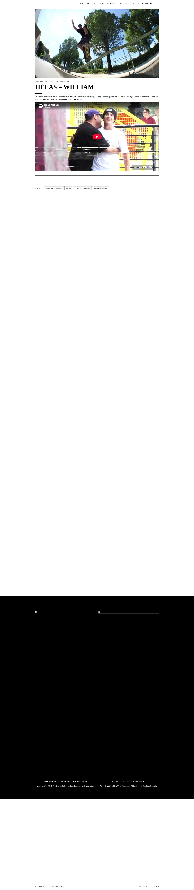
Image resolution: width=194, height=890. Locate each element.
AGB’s (108, 872)
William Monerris (100, 188)
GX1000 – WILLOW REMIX (111, 380)
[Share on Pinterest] (54, 181)
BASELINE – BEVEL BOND (79, 380)
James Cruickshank (82, 188)
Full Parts (56, 81)
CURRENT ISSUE (57, 886)
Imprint (86, 872)
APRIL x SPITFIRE (44, 570)
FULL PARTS (144, 886)
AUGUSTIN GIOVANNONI (54, 188)
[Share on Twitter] (40, 181)
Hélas (68, 188)
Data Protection (97, 872)
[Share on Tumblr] (51, 181)
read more (107, 843)
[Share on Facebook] (36, 181)
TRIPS (156, 886)
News (62, 81)
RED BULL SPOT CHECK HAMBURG (128, 782)
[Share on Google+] (44, 181)
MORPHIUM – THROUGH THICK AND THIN (65, 782)
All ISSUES (40, 886)
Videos (66, 81)
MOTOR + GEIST (138, 570)
